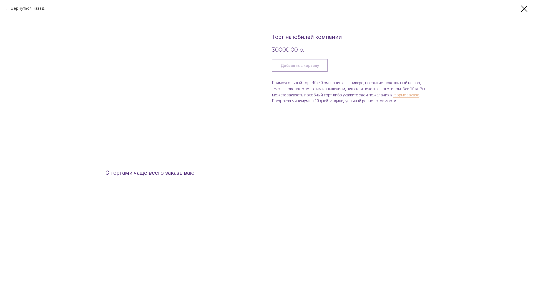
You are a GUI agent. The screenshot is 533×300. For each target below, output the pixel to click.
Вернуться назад (27, 8)
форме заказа (406, 95)
